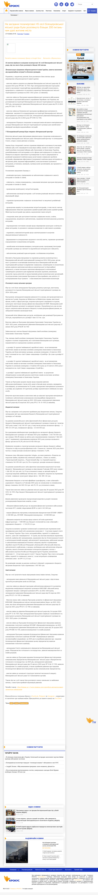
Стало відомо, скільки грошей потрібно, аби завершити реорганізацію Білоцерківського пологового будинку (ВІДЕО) (38, 819)
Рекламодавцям (27, 870)
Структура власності (55, 870)
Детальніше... (46, 848)
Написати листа (40, 870)
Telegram (42, 696)
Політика (48, 11)
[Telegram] (72, 4)
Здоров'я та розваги (74, 11)
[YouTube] (61, 4)
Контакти (68, 870)
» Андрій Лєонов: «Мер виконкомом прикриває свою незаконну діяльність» (30, 766)
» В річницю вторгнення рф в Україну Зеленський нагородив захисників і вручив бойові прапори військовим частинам (34, 758)
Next (67, 40)
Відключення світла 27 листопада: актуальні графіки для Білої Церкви (84, 100)
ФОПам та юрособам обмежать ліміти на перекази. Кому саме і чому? (84, 89)
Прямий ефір (78, 870)
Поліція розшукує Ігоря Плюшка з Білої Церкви (84, 158)
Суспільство (40, 11)
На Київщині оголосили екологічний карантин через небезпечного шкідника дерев (84, 138)
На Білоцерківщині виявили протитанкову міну (84, 189)
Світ (84, 11)
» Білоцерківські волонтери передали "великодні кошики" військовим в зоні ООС (32, 763)
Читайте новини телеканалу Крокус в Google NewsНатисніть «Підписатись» (33, 58)
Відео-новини (29, 11)
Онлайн (93, 11)
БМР (11, 703)
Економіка (57, 11)
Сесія (16, 703)
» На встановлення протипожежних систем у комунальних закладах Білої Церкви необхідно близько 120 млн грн (32, 771)
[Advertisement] (34, 722)
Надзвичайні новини (16, 11)
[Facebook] (67, 4)
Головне (26, 34)
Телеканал (13, 15)
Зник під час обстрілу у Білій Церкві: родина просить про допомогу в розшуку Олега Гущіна (84, 149)
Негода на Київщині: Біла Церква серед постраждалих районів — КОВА (84, 127)
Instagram (50, 696)
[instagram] (56, 4)
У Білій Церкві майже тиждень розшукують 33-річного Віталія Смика (84, 170)
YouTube (58, 698)
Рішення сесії (24, 703)
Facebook (35, 696)
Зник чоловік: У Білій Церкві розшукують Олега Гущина (83, 180)
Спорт (64, 11)
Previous (2, 40)
